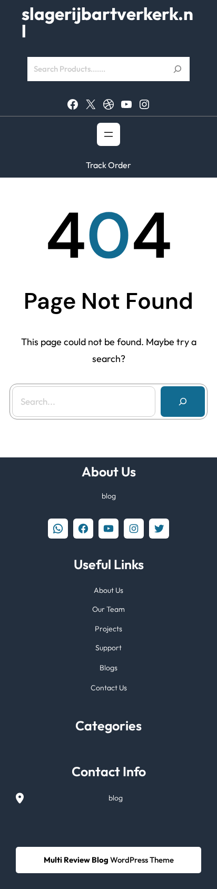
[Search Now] (177, 69)
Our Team (108, 609)
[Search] (183, 401)
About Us (108, 590)
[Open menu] (108, 134)
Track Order (108, 165)
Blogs (108, 667)
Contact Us (109, 687)
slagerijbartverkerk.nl (107, 22)
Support (108, 647)
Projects (108, 628)
